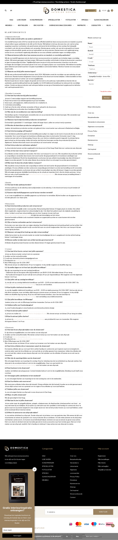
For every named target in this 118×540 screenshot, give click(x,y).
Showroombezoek (94, 154)
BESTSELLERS (23, 25)
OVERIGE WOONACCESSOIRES (60, 25)
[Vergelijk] (11, 10)
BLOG (109, 25)
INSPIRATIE (81, 25)
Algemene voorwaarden (96, 126)
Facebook (41, 528)
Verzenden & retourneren (96, 122)
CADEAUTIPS (96, 25)
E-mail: (90, 58)
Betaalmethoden (93, 117)
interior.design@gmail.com (21, 337)
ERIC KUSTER (38, 25)
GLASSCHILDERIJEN (101, 20)
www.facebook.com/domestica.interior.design (20, 284)
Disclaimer (91, 136)
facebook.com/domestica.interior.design (29, 260)
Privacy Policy (92, 131)
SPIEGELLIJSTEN (54, 20)
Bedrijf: (90, 51)
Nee (77, 536)
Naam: (90, 43)
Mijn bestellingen (103, 459)
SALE (11, 20)
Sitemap (90, 145)
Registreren (102, 456)
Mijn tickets (102, 463)
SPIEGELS (84, 20)
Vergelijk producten (104, 470)
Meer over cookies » (92, 536)
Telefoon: (91, 65)
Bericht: (91, 80)
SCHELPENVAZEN (36, 20)
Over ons (91, 113)
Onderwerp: (92, 73)
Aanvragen (17, 536)
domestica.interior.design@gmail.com (41, 174)
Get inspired (92, 149)
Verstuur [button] (107, 98)
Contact (90, 158)
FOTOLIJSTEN (71, 20)
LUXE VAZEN (21, 20)
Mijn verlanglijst (103, 466)
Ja (67, 536)
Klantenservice (93, 140)
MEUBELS (8, 25)
